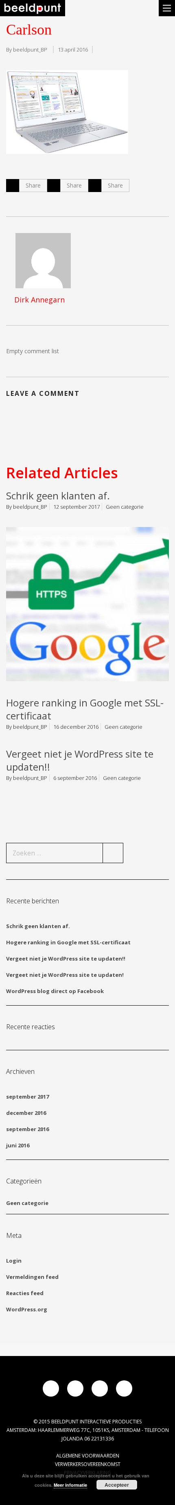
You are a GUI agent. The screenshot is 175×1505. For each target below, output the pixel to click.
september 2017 (27, 1096)
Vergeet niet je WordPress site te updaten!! (79, 760)
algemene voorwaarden (87, 1455)
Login (14, 1260)
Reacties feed (25, 1293)
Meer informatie (70, 1485)
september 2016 (27, 1129)
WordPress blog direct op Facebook (55, 991)
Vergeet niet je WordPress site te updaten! (65, 974)
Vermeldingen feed (32, 1276)
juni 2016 (17, 1145)
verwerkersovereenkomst (87, 1464)
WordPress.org (26, 1309)
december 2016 (26, 1112)
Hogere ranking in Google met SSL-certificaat (85, 709)
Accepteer (117, 1484)
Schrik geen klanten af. (58, 495)
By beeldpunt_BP (26, 49)
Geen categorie (125, 506)
